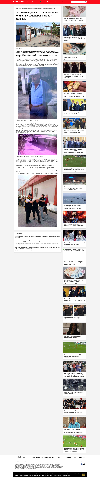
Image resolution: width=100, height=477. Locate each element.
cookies (40, 473)
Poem (34, 457)
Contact (75, 457)
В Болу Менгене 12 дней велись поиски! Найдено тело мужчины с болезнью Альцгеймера (37, 237)
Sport (42, 457)
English (35, 1)
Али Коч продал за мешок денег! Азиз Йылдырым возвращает (34, 250)
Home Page (82, 457)
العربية (42, 1)
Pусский (50, 1)
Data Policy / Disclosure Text (42, 475)
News (53, 457)
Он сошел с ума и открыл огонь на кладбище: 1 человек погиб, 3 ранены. (35, 8)
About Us (68, 457)
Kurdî (58, 1)
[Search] (85, 1)
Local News (57, 457)
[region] (50, 474)
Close (83, 474)
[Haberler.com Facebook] (82, 465)
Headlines (38, 457)
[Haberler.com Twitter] (84, 465)
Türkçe (65, 1)
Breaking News (47, 457)
